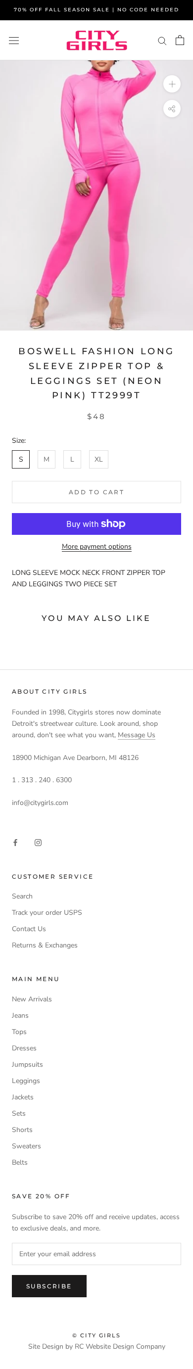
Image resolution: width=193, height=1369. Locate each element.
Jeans (20, 1015)
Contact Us (29, 929)
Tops (19, 1032)
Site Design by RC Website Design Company (96, 1346)
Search (22, 896)
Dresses (24, 1048)
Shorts (22, 1129)
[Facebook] (15, 842)
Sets (19, 1113)
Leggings (26, 1081)
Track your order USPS (47, 912)
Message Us (136, 735)
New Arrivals (32, 999)
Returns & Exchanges (45, 945)
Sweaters (26, 1146)
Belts (20, 1162)
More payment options (97, 546)
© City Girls (96, 1335)
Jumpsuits (27, 1064)
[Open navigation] (14, 40)
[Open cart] (180, 40)
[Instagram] (38, 842)
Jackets (23, 1097)
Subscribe (49, 1286)
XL (99, 459)
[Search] (162, 40)
